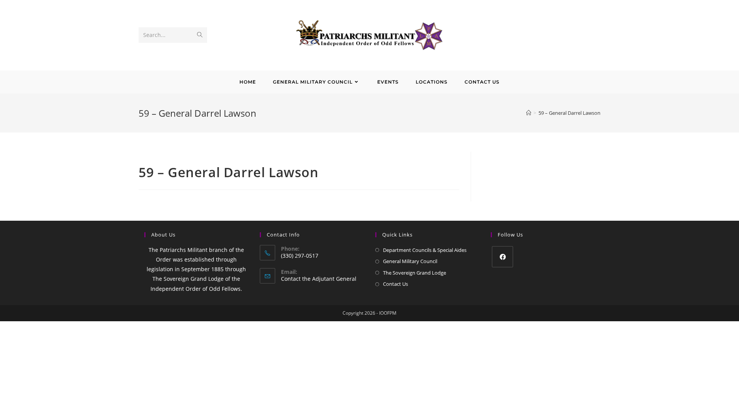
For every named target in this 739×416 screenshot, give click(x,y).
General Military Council (410, 261)
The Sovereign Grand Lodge (414, 272)
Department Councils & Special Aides (424, 250)
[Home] (528, 112)
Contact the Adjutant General (318, 278)
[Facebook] (502, 256)
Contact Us (395, 283)
